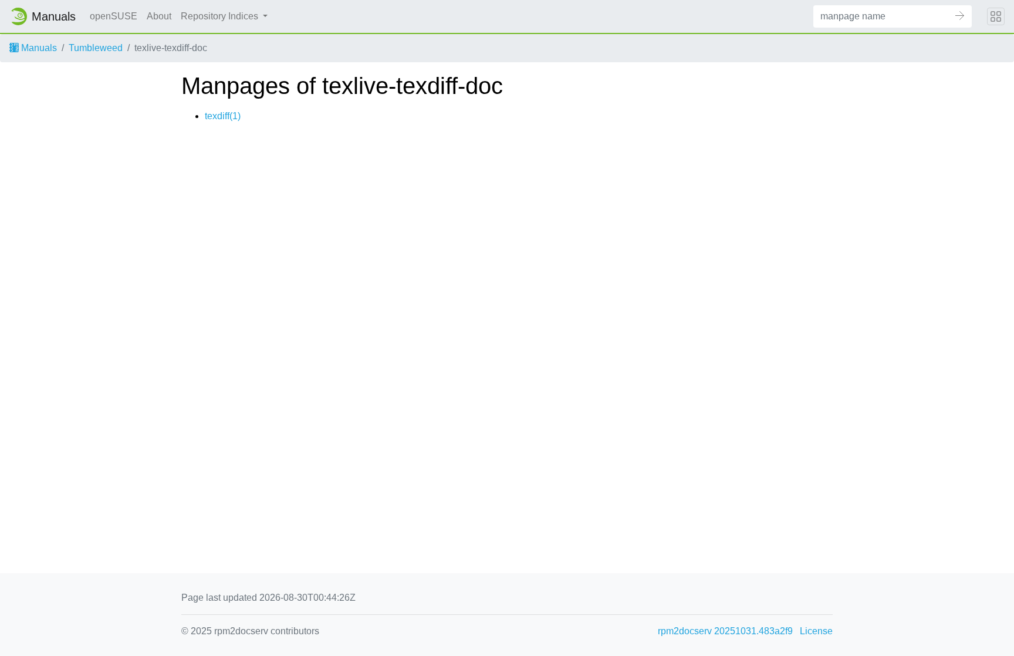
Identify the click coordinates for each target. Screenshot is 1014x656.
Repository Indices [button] (221, 16)
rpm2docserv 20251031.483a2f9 (725, 631)
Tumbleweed (96, 48)
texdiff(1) (223, 116)
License (816, 631)
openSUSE (113, 16)
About (159, 16)
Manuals (38, 48)
